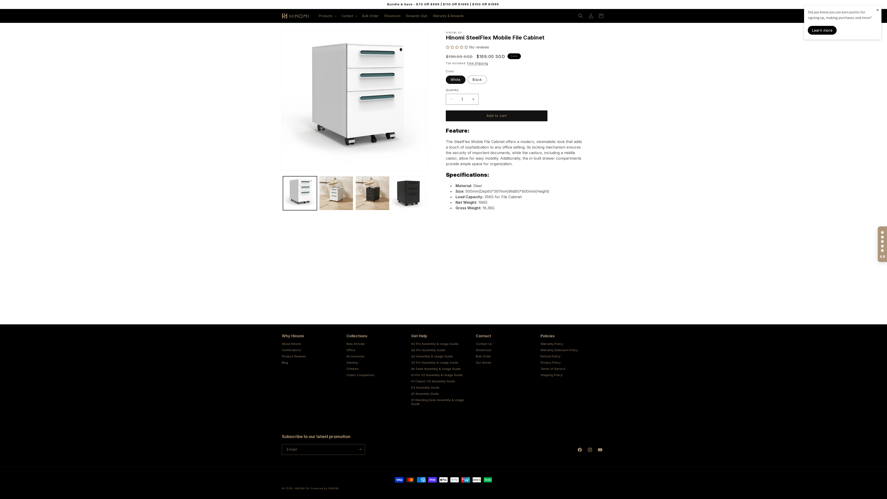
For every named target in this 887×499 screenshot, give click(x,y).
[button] (327, 16)
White (456, 80)
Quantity (452, 90)
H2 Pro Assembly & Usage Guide (434, 344)
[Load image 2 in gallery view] (336, 193)
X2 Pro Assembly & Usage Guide (434, 362)
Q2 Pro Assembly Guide (428, 350)
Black (477, 80)
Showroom (483, 350)
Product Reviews (294, 356)
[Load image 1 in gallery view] (300, 193)
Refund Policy (550, 356)
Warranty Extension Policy (559, 350)
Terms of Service (553, 369)
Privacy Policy (551, 362)
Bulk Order (483, 356)
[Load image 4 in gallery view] (409, 193)
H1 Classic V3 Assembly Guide (433, 381)
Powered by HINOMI (325, 488)
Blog (285, 362)
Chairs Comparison (360, 375)
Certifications (291, 350)
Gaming (352, 362)
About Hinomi (291, 344)
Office (350, 350)
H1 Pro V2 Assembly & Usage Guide (436, 375)
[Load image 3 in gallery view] (372, 193)
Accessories (355, 356)
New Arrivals (355, 344)
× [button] (877, 9)
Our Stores (483, 362)
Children (352, 369)
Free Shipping (477, 63)
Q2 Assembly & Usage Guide (432, 356)
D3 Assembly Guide (425, 387)
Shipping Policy (551, 375)
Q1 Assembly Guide (425, 394)
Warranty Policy (552, 344)
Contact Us (484, 344)
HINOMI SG (302, 488)
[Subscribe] (360, 449)
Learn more (822, 30)
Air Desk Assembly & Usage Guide (436, 369)
